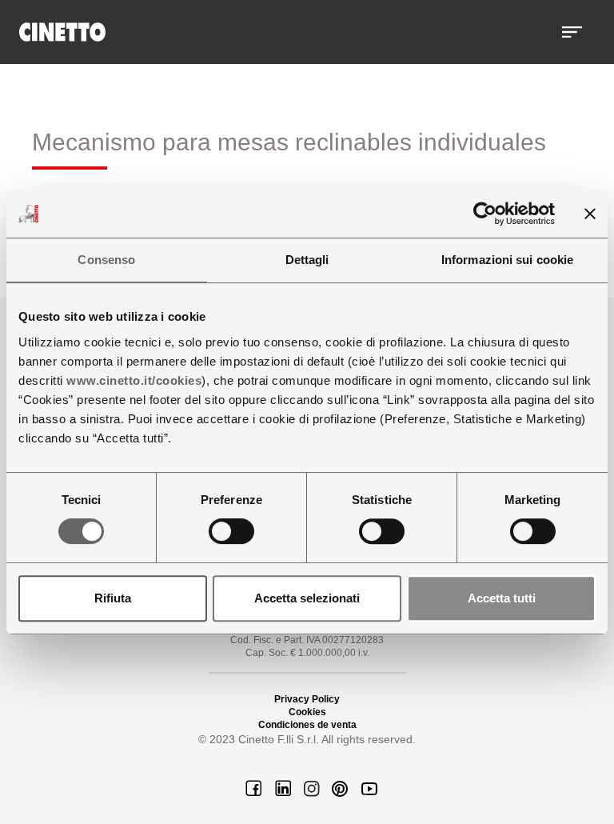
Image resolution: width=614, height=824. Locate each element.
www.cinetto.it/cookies (133, 380)
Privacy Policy (307, 699)
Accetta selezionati (307, 598)
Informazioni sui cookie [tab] (507, 259)
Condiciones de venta (307, 724)
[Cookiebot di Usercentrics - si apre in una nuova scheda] (485, 214)
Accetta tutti (502, 598)
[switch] (231, 531)
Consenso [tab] (106, 259)
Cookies (307, 712)
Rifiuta (112, 598)
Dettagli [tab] (307, 259)
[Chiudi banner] (590, 213)
